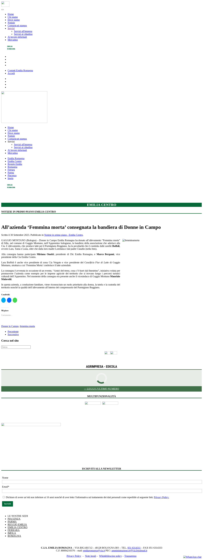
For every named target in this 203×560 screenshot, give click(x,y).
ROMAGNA (14, 536)
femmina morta (27, 326)
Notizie (11, 22)
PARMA (12, 521)
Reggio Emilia (15, 164)
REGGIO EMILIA (17, 524)
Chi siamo (13, 17)
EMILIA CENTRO (17, 527)
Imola (10, 178)
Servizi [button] (11, 141)
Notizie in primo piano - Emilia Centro (63, 235)
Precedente (13, 331)
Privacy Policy (74, 556)
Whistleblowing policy (110, 556)
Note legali (90, 556)
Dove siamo (14, 20)
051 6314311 (134, 547)
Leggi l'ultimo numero (101, 388)
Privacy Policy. (161, 497)
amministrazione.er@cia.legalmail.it (129, 550)
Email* (5, 486)
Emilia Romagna (16, 158)
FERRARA (14, 530)
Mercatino (13, 39)
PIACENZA (14, 518)
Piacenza (12, 175)
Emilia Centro (15, 161)
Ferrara (11, 169)
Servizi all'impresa (23, 31)
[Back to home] (5, 6)
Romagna (12, 167)
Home (11, 14)
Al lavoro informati (17, 37)
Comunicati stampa (17, 25)
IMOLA (12, 533)
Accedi (11, 73)
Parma (11, 172)
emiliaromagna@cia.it (94, 550)
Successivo (13, 334)
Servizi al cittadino (23, 34)
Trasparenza (130, 556)
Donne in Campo (10, 326)
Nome (5, 477)
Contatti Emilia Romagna (20, 70)
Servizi (11, 28)
